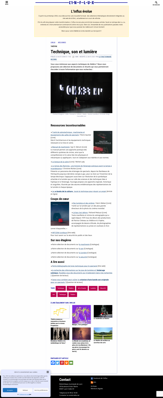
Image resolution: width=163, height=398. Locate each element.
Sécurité (103, 288)
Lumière (93, 288)
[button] (48, 372)
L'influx (53, 42)
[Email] (71, 363)
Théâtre (70, 288)
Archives (94, 386)
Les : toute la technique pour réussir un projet (79, 191)
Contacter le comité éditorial (69, 395)
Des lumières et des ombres (83, 203)
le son (81, 248)
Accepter (10, 390)
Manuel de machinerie (61, 147)
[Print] (66, 363)
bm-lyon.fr (97, 31)
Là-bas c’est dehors (80, 212)
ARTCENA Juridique (59, 232)
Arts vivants (62, 42)
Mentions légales (97, 389)
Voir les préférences (41, 390)
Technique (60, 288)
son (53, 294)
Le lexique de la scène (60, 162)
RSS (94, 382)
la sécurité (83, 257)
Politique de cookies (24, 394)
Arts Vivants (82, 288)
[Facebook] (53, 363)
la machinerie (84, 244)
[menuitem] (54, 42)
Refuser (25, 390)
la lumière (83, 253)
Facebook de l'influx (100, 378)
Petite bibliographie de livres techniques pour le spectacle (74, 266)
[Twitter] (57, 363)
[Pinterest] (62, 363)
